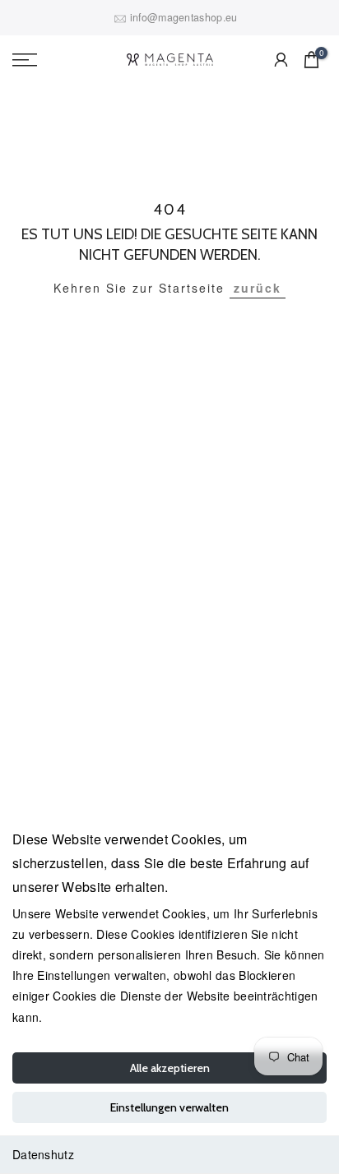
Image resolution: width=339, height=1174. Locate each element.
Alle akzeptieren (170, 1068)
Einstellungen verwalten (169, 1107)
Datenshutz (43, 1154)
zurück (257, 288)
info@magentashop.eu (184, 17)
